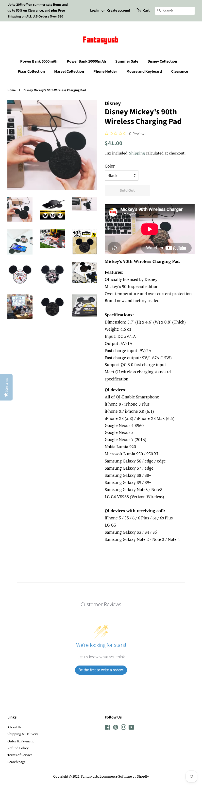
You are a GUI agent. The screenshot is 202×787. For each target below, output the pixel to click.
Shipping (137, 153)
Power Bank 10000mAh (86, 61)
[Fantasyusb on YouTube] (131, 728)
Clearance (179, 71)
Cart (146, 10)
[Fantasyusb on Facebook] (107, 728)
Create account (118, 10)
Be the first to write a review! (101, 669)
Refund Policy (18, 748)
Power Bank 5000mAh (38, 61)
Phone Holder (105, 71)
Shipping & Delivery (22, 734)
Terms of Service (20, 755)
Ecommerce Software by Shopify (124, 776)
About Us (14, 727)
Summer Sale (126, 61)
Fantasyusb (89, 776)
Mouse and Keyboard (144, 71)
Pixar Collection (31, 71)
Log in (94, 10)
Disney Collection (162, 61)
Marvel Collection (69, 71)
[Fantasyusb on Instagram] (123, 728)
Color (110, 166)
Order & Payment (20, 741)
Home (11, 90)
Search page (16, 761)
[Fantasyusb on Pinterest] (115, 728)
